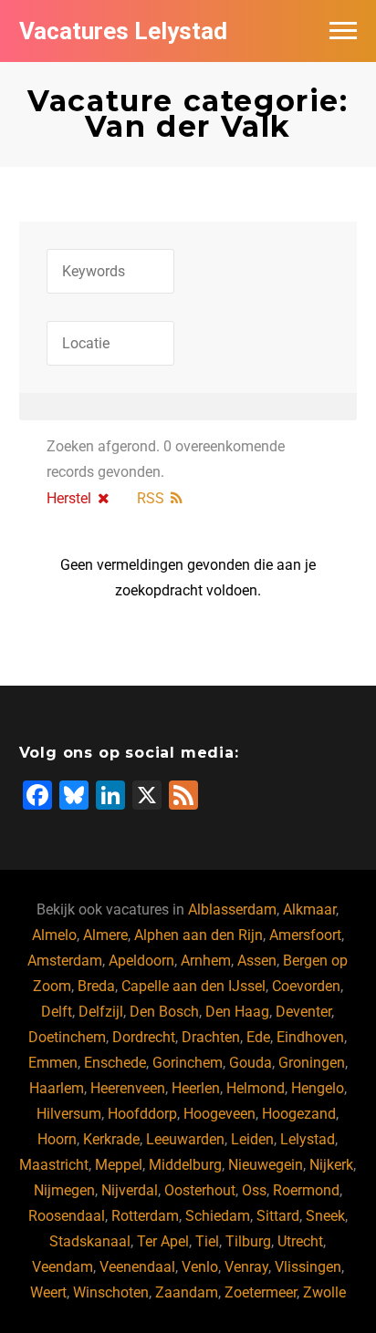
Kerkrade (111, 1139)
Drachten (211, 1037)
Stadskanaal (90, 1241)
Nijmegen (64, 1190)
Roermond (306, 1190)
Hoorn (57, 1139)
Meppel (118, 1164)
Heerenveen (127, 1088)
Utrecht (300, 1241)
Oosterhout (199, 1190)
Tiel (207, 1241)
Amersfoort (305, 935)
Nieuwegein (265, 1164)
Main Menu (343, 31)
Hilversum (69, 1113)
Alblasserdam (232, 909)
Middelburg (185, 1164)
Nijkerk (331, 1164)
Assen (257, 960)
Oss (254, 1190)
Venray (246, 1267)
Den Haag (237, 1011)
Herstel (69, 498)
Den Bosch (164, 1011)
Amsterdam (64, 960)
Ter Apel (163, 1241)
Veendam (62, 1267)
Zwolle (324, 1292)
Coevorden (306, 986)
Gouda (250, 1062)
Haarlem (56, 1088)
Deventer (303, 1011)
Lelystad (307, 1139)
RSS (150, 498)
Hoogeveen (219, 1113)
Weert (48, 1292)
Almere (105, 935)
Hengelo (317, 1088)
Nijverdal (129, 1190)
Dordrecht (143, 1037)
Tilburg (248, 1241)
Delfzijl (100, 1011)
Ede (258, 1037)
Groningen (311, 1062)
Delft (56, 1011)
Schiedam (217, 1215)
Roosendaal (66, 1215)
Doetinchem (67, 1037)
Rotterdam (145, 1215)
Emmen (53, 1062)
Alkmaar (309, 909)
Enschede (115, 1062)
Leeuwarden (185, 1139)
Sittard (277, 1215)
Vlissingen (308, 1267)
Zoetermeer (261, 1292)
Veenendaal (137, 1267)
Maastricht (54, 1164)
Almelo (54, 935)
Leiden (252, 1139)
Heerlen (196, 1088)
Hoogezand (299, 1113)
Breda (96, 986)
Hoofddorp (142, 1113)
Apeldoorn (141, 960)
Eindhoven (310, 1037)
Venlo (200, 1267)
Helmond (255, 1088)
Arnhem (206, 960)
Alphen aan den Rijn (198, 935)
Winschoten (111, 1292)
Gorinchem (187, 1062)
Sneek (325, 1215)
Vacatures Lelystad (123, 31)
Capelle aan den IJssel (193, 986)
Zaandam (186, 1292)
